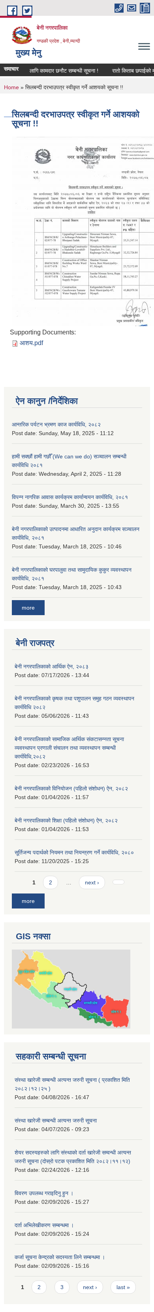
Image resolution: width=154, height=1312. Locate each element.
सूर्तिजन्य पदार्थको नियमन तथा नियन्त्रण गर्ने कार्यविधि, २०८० (74, 852)
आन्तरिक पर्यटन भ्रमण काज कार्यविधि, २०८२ (56, 424)
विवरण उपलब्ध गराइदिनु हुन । (44, 1193)
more (28, 607)
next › (92, 882)
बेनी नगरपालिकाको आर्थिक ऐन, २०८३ (51, 666)
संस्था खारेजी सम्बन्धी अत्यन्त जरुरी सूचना (56, 1120)
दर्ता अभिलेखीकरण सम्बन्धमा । (44, 1225)
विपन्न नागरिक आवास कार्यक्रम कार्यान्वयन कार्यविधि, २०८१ (70, 497)
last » (123, 1287)
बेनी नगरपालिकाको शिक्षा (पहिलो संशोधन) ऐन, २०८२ (66, 820)
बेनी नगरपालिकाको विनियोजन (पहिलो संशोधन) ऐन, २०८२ (71, 788)
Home (11, 87)
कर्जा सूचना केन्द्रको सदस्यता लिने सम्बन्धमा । (60, 1257)
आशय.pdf (31, 343)
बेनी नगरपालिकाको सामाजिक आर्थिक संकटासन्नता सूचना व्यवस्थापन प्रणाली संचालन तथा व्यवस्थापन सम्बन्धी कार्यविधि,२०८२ (69, 748)
